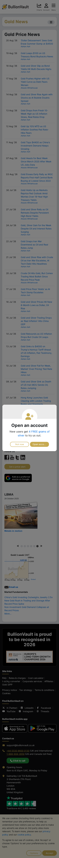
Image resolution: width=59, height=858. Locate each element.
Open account (40, 444)
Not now (19, 444)
